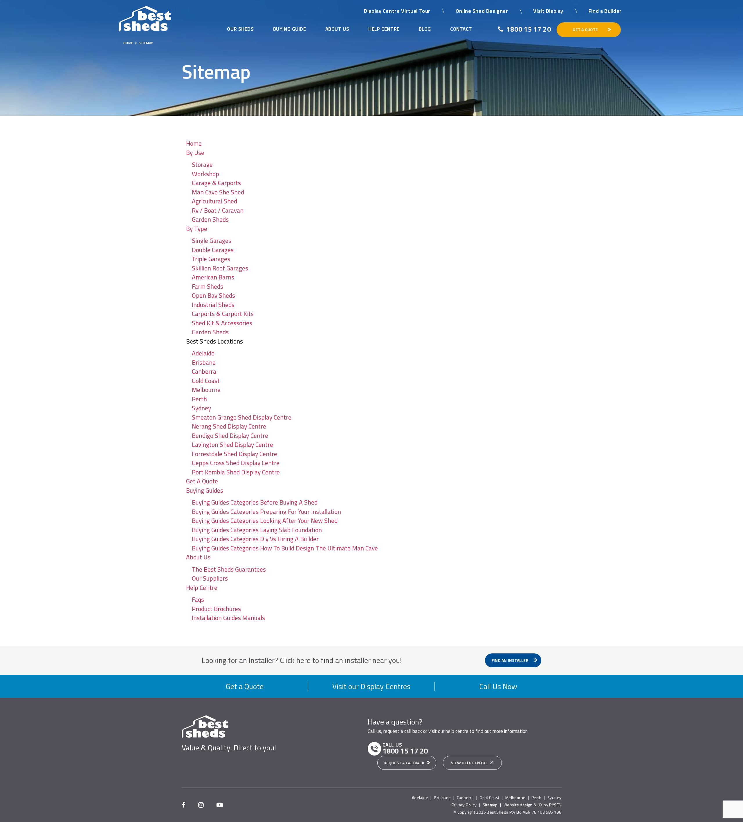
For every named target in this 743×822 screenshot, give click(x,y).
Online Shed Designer (482, 11)
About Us (337, 29)
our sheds (240, 29)
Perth (199, 399)
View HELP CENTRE (470, 763)
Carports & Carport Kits (223, 313)
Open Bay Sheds (213, 295)
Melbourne (206, 389)
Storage (202, 164)
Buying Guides (204, 490)
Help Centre (383, 29)
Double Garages (213, 249)
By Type (196, 228)
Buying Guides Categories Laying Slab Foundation (257, 529)
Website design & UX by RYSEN (532, 805)
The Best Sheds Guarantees (229, 569)
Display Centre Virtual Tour (397, 11)
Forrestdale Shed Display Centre (234, 453)
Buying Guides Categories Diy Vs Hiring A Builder (255, 538)
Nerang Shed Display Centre (229, 426)
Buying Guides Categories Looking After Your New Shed (265, 520)
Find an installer (510, 660)
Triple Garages (211, 258)
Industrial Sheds (213, 304)
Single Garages (211, 240)
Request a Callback (404, 763)
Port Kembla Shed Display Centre (236, 472)
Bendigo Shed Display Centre (230, 435)
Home (194, 143)
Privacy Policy (464, 805)
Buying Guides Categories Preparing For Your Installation (266, 511)
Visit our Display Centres (371, 686)
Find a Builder (605, 11)
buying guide (289, 29)
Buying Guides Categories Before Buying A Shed (255, 502)
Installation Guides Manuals (228, 617)
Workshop (205, 173)
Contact (461, 29)
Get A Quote (202, 481)
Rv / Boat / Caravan (218, 210)
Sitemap (490, 805)
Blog (425, 29)
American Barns (213, 277)
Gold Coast (206, 380)
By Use (195, 152)
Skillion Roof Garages (220, 268)
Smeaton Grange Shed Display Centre (241, 417)
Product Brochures (216, 608)
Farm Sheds (207, 286)
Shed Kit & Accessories (222, 323)
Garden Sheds (210, 219)
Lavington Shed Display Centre (232, 444)
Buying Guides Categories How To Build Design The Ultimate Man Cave (285, 548)
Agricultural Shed (214, 201)
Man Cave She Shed (218, 192)
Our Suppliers (210, 578)
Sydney (201, 408)
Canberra (204, 371)
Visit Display (548, 11)
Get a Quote (245, 686)
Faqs (198, 599)
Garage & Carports (216, 182)
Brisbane (204, 362)
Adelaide (203, 353)
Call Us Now (498, 686)
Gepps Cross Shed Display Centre (235, 462)
